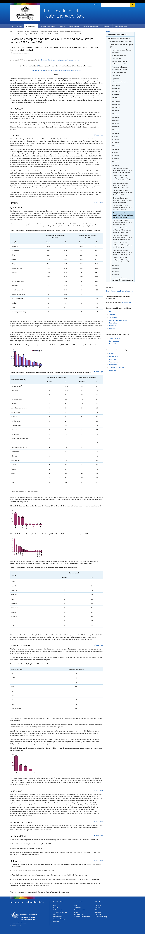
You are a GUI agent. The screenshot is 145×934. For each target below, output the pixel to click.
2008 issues (115, 139)
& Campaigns (91, 26)
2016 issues (115, 114)
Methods (43, 70)
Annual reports (116, 75)
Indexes (111, 354)
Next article (112, 344)
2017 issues (115, 111)
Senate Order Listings (101, 916)
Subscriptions (113, 362)
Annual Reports (78, 914)
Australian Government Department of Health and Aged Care (25, 13)
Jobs (75, 905)
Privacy (97, 910)
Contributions (113, 365)
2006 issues (115, 146)
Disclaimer (112, 370)
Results (49, 70)
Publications (113, 323)
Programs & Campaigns (60, 919)
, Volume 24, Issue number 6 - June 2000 (62, 34)
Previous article (114, 341)
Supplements (116, 79)
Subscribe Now (126, 302)
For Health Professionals (60, 912)
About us (62, 26)
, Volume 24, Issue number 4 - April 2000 (122, 200)
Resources (106, 26)
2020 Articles (116, 101)
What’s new (112, 312)
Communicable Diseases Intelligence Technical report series (122, 279)
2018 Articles (116, 107)
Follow (96, 5)
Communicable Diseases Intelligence (49, 31)
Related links (113, 328)
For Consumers (57, 910)
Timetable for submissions (117, 367)
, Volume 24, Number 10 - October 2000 (123, 245)
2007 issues (115, 143)
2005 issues (115, 149)
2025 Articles (116, 85)
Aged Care (120, 26)
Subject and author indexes (120, 82)
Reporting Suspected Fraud (82, 916)
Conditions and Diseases (31, 31)
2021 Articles (116, 98)
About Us (55, 914)
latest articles (119, 63)
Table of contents (114, 338)
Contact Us (98, 905)
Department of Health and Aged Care (23, 916)
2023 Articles (116, 91)
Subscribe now (116, 58)
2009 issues (115, 136)
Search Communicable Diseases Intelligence (119, 291)
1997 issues (115, 271)
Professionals (47, 26)
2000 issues (37, 34)
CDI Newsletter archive (119, 55)
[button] (138, 932)
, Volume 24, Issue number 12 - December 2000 (122, 260)
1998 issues (115, 268)
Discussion (56, 70)
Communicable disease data (118, 320)
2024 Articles (116, 88)
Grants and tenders (79, 910)
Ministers (19, 26)
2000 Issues (113, 359)
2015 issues (115, 117)
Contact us (112, 326)
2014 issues (115, 120)
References (77, 70)
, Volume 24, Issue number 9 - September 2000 (122, 237)
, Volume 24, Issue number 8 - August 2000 (122, 230)
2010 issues (115, 133)
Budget (76, 912)
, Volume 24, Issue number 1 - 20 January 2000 (122, 170)
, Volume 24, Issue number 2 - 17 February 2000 (122, 178)
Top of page (99, 135)
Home (11, 31)
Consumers (30, 26)
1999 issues (115, 265)
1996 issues (115, 275)
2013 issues (115, 123)
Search (122, 51)
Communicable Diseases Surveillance (70, 31)
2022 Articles (116, 95)
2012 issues (115, 127)
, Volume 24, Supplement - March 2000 (121, 185)
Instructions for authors (119, 72)
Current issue (113, 356)
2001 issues (115, 162)
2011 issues (115, 130)
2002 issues (115, 159)
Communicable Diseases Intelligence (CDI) (21, 34)
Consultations (78, 907)
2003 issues (115, 155)
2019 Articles (116, 104)
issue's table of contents (60, 60)
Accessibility (98, 907)
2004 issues (115, 152)
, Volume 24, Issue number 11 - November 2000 (122, 252)
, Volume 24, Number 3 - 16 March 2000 (123, 192)
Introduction (35, 70)
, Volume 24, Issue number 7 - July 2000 (122, 222)
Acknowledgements (67, 70)
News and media (73, 26)
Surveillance (113, 317)
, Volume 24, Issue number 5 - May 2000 (122, 207)
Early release (119, 68)
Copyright (98, 914)
